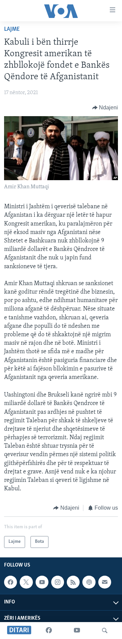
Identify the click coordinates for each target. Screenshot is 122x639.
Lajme (12, 29)
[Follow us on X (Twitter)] (26, 582)
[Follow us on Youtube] (42, 582)
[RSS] (73, 582)
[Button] (105, 107)
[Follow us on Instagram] (57, 582)
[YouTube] (76, 630)
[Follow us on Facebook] (10, 582)
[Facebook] (48, 630)
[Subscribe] (104, 582)
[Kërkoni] (105, 630)
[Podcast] (88, 582)
